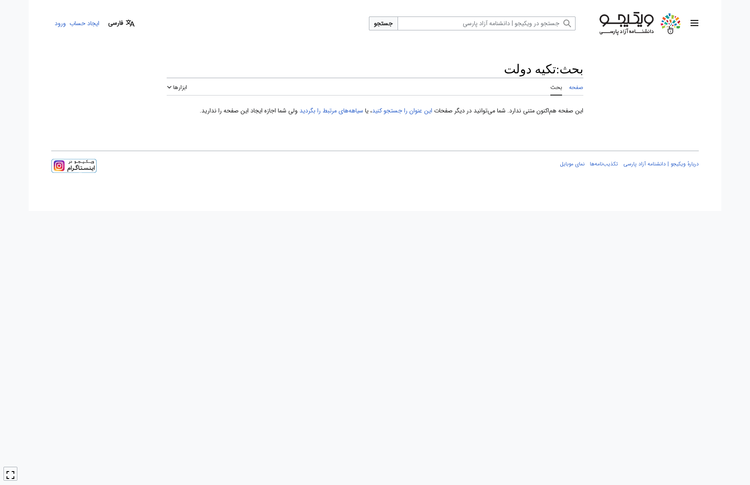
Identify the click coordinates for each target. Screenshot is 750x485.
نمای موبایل (572, 164)
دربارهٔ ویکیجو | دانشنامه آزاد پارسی (661, 164)
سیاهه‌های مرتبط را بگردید (331, 110)
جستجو (383, 23)
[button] (694, 23)
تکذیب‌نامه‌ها (604, 164)
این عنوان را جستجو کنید (402, 110)
